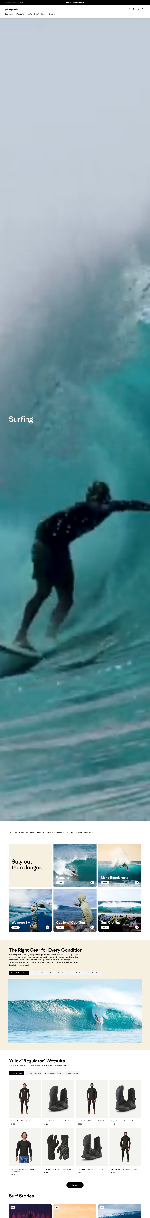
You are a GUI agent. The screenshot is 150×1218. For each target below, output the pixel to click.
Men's (29, 14)
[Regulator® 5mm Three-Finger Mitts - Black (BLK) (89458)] (58, 1147)
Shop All (13, 832)
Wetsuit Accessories (55, 832)
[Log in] (138, 9)
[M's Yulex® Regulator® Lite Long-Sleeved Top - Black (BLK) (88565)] (25, 1147)
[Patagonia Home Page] (11, 9)
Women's (20, 14)
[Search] (129, 9)
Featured (9, 14)
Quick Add (24, 1114)
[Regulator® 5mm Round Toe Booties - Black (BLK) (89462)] (125, 1099)
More (21, 3)
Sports (52, 14)
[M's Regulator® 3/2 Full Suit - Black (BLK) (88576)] (25, 1099)
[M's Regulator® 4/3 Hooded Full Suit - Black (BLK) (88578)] (92, 1099)
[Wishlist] (134, 9)
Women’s (30, 832)
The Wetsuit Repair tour (85, 832)
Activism (8, 3)
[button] (30, 865)
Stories (15, 3)
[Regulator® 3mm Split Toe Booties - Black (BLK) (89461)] (92, 1147)
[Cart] (142, 9)
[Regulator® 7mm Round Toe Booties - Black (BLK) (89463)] (58, 1099)
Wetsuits (40, 832)
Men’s (21, 832)
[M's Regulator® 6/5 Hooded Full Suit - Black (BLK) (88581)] (125, 1147)
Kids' (36, 14)
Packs (43, 14)
